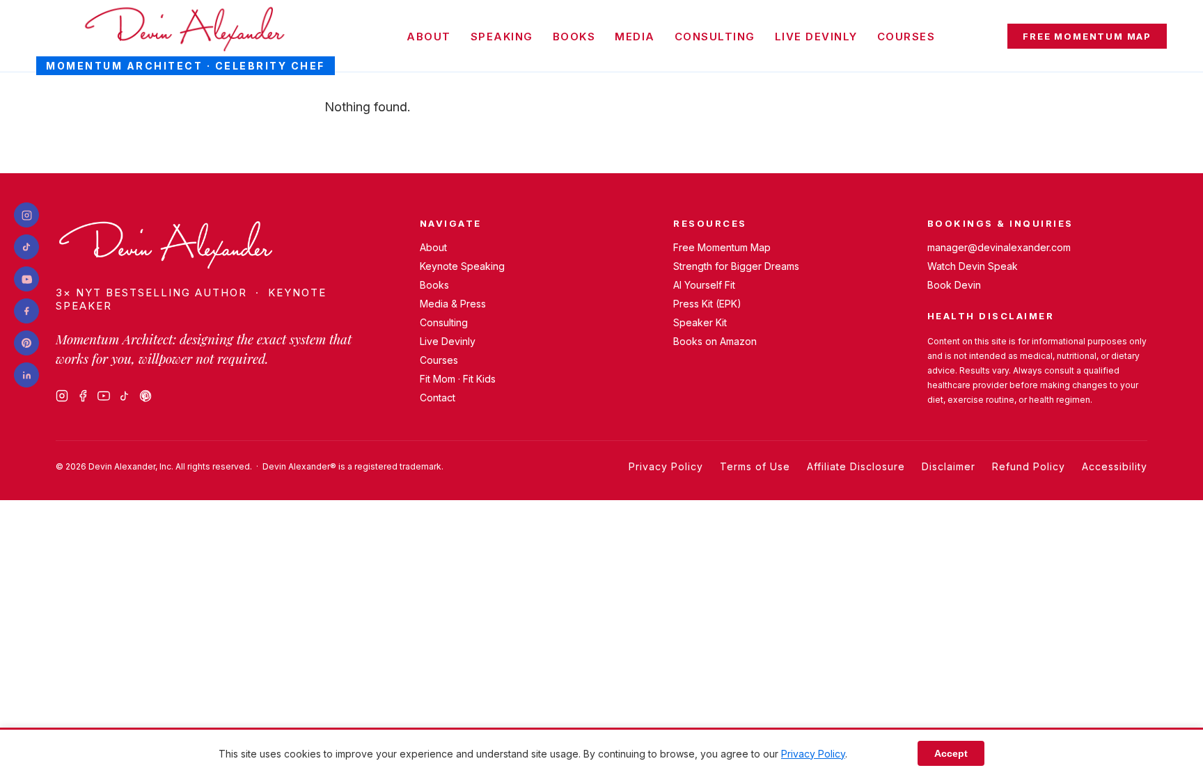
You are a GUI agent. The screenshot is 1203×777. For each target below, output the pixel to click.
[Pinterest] (145, 396)
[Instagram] (62, 396)
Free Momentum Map (1087, 36)
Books (574, 36)
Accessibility (1114, 466)
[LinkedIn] (26, 374)
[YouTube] (103, 396)
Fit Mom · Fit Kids (458, 379)
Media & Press (453, 304)
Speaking (502, 36)
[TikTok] (124, 396)
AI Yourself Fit (704, 285)
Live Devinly (816, 36)
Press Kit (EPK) (707, 304)
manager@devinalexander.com (999, 247)
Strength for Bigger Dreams (736, 266)
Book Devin (954, 285)
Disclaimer (948, 466)
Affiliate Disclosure (856, 466)
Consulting (715, 36)
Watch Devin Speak (972, 266)
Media (635, 36)
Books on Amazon (715, 341)
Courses (906, 36)
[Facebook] (83, 396)
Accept (951, 753)
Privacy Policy (666, 466)
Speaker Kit (700, 322)
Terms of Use (755, 466)
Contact (437, 397)
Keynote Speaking (462, 266)
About (429, 36)
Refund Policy (1028, 466)
